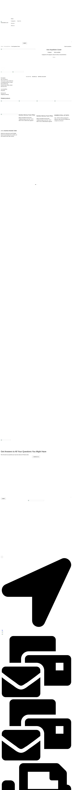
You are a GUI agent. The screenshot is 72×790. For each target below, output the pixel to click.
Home (2, 46)
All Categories (49, 54)
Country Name (25, 22)
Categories (6, 515)
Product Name (25, 26)
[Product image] (9, 125)
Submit (24, 43)
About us (20, 515)
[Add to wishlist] (2, 143)
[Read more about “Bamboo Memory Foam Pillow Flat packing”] (38, 131)
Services (16, 515)
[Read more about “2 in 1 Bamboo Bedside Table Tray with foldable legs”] (2, 146)
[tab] (28, 81)
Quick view (2, 148)
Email (23, 14)
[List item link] (36, 632)
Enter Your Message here (27, 30)
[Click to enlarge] (3, 68)
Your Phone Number (26, 18)
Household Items (7, 46)
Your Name (24, 10)
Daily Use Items (56, 54)
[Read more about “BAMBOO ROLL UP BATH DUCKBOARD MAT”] (55, 130)
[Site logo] (4, 22)
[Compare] (2, 133)
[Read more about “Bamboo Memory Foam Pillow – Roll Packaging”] (20, 130)
